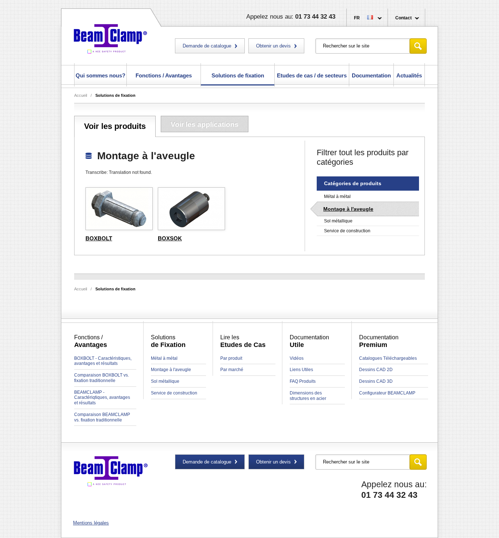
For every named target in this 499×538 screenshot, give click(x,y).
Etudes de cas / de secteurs (312, 75)
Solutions (115, 95)
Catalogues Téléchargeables (388, 358)
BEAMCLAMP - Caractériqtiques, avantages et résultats (102, 398)
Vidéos (297, 358)
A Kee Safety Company (110, 37)
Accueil (80, 95)
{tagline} (110, 472)
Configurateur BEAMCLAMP (387, 393)
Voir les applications (205, 124)
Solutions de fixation (238, 75)
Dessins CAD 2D (376, 369)
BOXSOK (170, 238)
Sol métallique (338, 221)
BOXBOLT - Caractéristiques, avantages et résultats (103, 361)
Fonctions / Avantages (164, 75)
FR (357, 17)
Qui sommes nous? (100, 75)
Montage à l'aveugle (348, 209)
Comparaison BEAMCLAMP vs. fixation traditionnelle (102, 417)
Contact (403, 17)
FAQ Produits (303, 381)
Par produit (231, 358)
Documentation (371, 75)
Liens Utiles (301, 369)
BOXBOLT (98, 238)
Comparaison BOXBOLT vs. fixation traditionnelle (101, 378)
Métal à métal (337, 196)
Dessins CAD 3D (376, 381)
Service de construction (347, 230)
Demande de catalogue (207, 46)
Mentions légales (91, 523)
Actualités (409, 75)
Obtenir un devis (273, 46)
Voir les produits (115, 126)
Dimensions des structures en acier (308, 395)
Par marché (231, 369)
